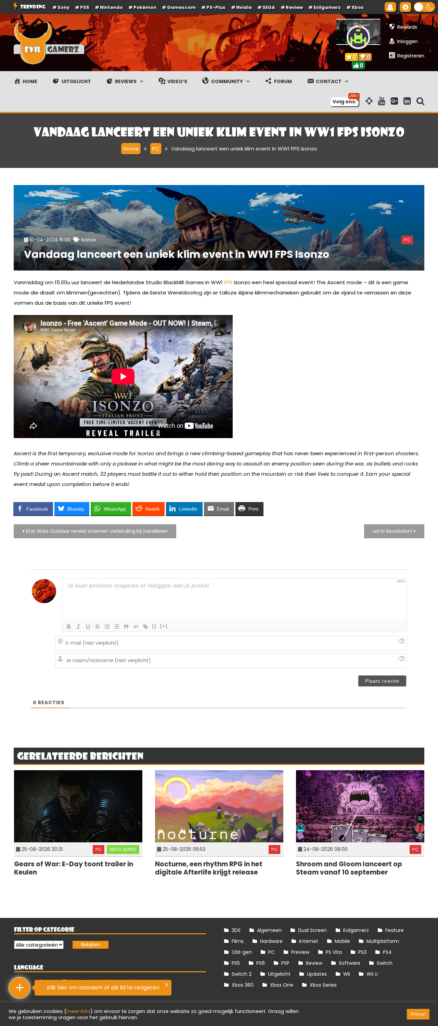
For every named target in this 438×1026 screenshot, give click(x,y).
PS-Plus (216, 7)
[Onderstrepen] (88, 626)
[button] (424, 7)
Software (349, 963)
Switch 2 (242, 974)
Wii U (372, 974)
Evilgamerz (327, 7)
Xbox (357, 7)
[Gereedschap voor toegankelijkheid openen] (405, 7)
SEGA (268, 7)
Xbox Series (123, 849)
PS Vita (334, 952)
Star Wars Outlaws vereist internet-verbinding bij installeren (97, 531)
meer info (78, 1011)
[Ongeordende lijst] (116, 626)
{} (154, 626)
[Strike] (97, 626)
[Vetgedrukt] (69, 626)
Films (238, 941)
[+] (164, 626)
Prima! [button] (418, 1014)
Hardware (271, 941)
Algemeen (269, 930)
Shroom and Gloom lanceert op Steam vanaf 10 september (349, 868)
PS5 (84, 7)
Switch (384, 963)
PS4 (387, 952)
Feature (394, 930)
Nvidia (244, 7)
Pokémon (144, 7)
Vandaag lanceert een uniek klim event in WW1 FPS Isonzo (176, 254)
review (294, 7)
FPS (228, 282)
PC (407, 240)
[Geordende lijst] (107, 626)
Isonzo (88, 239)
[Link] (145, 626)
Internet (308, 941)
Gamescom (181, 7)
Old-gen (242, 952)
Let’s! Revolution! (392, 531)
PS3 (362, 952)
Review (314, 963)
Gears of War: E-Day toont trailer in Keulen (73, 868)
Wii (346, 974)
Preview (300, 952)
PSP (285, 963)
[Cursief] (78, 626)
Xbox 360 (243, 985)
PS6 (260, 963)
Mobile (342, 941)
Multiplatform (382, 941)
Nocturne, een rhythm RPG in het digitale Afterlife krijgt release (208, 868)
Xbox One (281, 985)
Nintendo (111, 7)
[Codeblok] (136, 626)
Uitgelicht (279, 974)
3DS (236, 930)
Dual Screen (312, 930)
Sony (63, 7)
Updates (317, 974)
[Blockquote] (126, 626)
